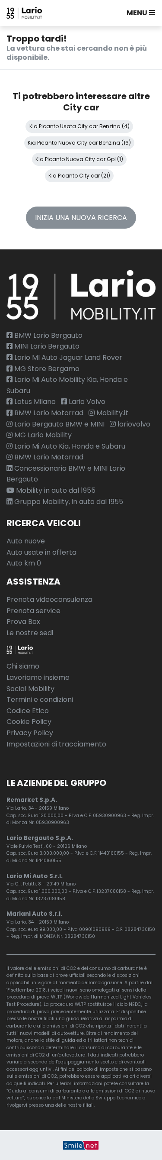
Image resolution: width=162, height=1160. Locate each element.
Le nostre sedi (29, 633)
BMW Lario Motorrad (48, 413)
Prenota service (33, 611)
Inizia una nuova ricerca (81, 218)
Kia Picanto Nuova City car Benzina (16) (79, 142)
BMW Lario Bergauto (48, 335)
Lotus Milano (34, 402)
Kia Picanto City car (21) (79, 175)
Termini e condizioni (39, 699)
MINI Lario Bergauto (46, 346)
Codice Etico (27, 711)
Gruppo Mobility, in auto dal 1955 (68, 502)
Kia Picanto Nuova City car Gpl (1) (79, 159)
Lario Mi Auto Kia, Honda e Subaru (69, 446)
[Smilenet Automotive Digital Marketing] (80, 1145)
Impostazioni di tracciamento (56, 744)
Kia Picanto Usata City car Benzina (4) (79, 126)
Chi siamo (22, 666)
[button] (139, 13)
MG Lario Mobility (42, 435)
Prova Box (23, 622)
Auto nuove (25, 541)
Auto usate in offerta (41, 552)
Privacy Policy (29, 733)
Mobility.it (111, 413)
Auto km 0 (23, 563)
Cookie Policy (28, 722)
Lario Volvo (86, 402)
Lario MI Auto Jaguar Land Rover (67, 357)
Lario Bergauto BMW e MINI (59, 424)
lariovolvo (133, 424)
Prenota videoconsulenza (49, 599)
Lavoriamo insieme (38, 677)
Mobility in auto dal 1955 (54, 490)
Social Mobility (30, 689)
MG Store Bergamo (46, 369)
